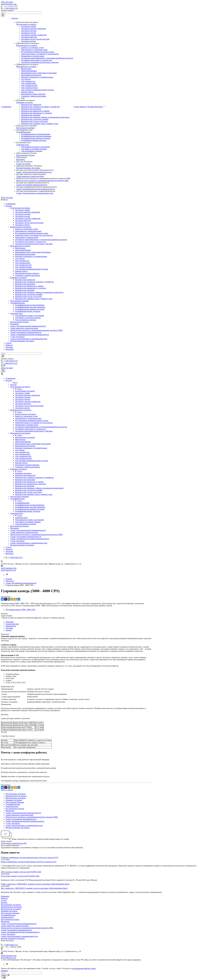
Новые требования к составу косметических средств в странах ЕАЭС (29, 862)
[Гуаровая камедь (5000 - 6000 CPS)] (20, 610)
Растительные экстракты (26, 24)
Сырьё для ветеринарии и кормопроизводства (34, 193)
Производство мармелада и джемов (35, 111)
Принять (4, 971)
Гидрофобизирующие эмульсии (33, 140)
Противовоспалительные (31, 75)
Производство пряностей (31, 105)
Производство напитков (30, 115)
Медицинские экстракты (26, 67)
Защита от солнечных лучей (32, 48)
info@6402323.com (8, 570)
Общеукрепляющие (29, 71)
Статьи (76, 107)
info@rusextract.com (8, 4)
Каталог (15, 18)
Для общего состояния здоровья (34, 149)
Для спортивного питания (31, 151)
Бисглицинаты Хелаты (25, 155)
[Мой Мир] (18, 599)
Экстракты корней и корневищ (33, 29)
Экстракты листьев (28, 31)
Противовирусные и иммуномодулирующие (39, 73)
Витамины (20, 159)
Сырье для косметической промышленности (34, 172)
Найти (4, 975)
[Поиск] (3, 370)
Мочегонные (26, 69)
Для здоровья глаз (28, 81)
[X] (5, 599)
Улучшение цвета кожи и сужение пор (36, 60)
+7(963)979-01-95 (10, 363)
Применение (11, 626)
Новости (83, 107)
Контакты (99, 107)
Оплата (9, 630)
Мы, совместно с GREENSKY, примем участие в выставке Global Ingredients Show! (34, 888)
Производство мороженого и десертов (36, 113)
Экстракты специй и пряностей (33, 35)
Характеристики (12, 624)
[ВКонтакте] (2, 599)
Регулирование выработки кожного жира (37, 52)
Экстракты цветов (28, 41)
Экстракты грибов (28, 26)
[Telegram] (7, 575)
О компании (6, 107)
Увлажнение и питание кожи (32, 56)
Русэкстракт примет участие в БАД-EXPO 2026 (20, 876)
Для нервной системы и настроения (35, 147)
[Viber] (9, 599)
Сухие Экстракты (23, 164)
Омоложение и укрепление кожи (34, 50)
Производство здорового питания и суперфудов (40, 107)
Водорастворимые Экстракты (28, 168)
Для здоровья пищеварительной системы (37, 90)
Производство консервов (31, 109)
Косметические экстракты (26, 45)
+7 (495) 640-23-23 (10, 8)
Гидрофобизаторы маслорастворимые (36, 136)
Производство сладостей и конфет (35, 119)
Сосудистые (26, 79)
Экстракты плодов (28, 33)
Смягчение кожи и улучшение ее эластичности (40, 54)
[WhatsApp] (12, 599)
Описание (10, 622)
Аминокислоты (22, 145)
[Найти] (3, 15)
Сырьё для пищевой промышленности (31, 185)
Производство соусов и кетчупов (34, 121)
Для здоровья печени (29, 88)
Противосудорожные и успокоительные (37, 77)
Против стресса (27, 92)
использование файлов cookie (84, 968)
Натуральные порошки (25, 128)
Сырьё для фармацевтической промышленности (35, 189)
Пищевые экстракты (24, 102)
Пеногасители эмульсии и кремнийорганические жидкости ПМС (42, 181)
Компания (5, 896)
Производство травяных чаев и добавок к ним (39, 124)
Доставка (90, 107)
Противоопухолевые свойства (33, 94)
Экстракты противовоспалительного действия (39, 62)
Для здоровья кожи (28, 83)
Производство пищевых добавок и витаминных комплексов (45, 117)
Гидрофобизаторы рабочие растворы (35, 138)
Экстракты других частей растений (35, 39)
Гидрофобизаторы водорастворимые (35, 134)
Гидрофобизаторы (23, 132)
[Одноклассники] (15, 599)
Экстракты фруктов (29, 37)
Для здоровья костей (29, 86)
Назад (15, 383)
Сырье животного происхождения (30, 176)
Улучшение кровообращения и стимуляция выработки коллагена (47, 58)
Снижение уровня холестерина (33, 96)
